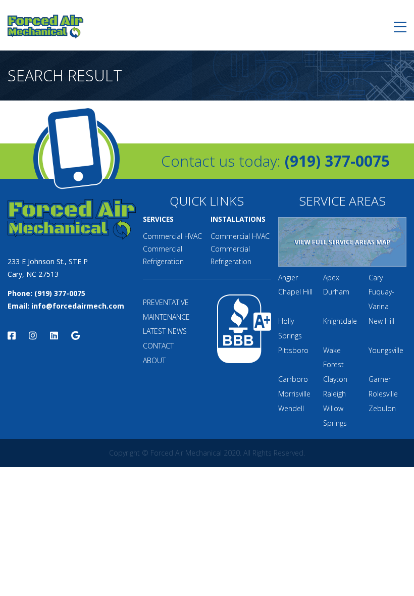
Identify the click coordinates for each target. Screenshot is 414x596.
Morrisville (294, 394)
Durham (336, 291)
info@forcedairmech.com (77, 306)
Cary (376, 277)
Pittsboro (293, 350)
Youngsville (386, 350)
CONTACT (158, 346)
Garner (380, 379)
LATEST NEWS (165, 331)
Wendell (291, 408)
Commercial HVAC (172, 236)
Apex (331, 277)
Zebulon (382, 408)
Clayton (335, 379)
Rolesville (383, 394)
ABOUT (154, 360)
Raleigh (334, 394)
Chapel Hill (295, 291)
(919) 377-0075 (337, 161)
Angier (288, 277)
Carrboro (293, 379)
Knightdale (340, 321)
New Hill (381, 321)
